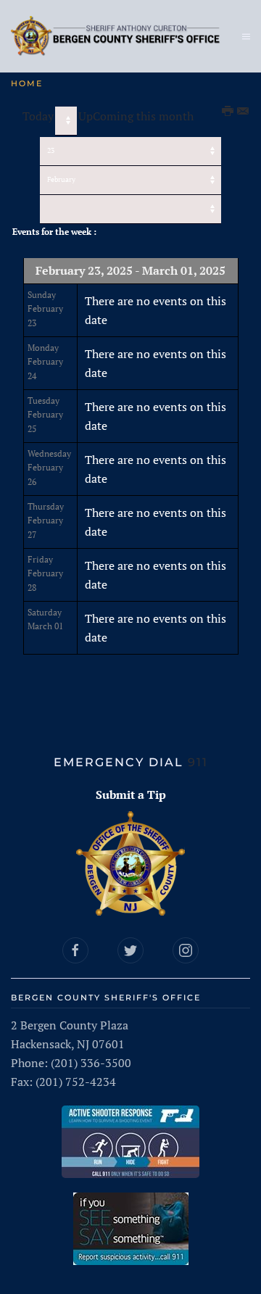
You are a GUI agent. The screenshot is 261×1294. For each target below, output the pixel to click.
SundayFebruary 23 (45, 308)
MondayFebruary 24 (45, 361)
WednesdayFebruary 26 (49, 467)
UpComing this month (136, 116)
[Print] (228, 112)
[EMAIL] (243, 112)
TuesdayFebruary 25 (45, 414)
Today (38, 116)
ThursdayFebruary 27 (46, 520)
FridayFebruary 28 (45, 573)
